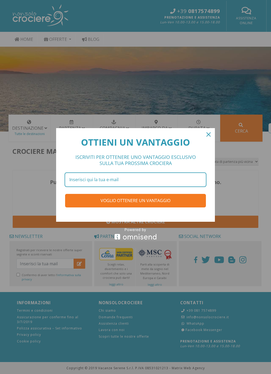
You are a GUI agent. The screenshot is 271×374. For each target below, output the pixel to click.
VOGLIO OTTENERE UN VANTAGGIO (135, 200)
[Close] (208, 134)
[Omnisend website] (135, 234)
